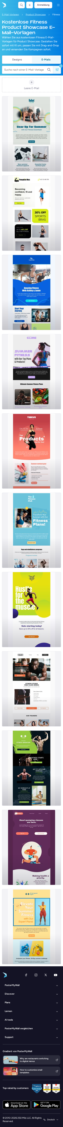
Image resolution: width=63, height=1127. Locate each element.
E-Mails (45, 59)
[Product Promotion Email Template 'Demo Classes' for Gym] (31, 688)
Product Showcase (36, 14)
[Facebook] (26, 975)
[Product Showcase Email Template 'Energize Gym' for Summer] (31, 926)
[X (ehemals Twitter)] (45, 975)
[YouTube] (55, 975)
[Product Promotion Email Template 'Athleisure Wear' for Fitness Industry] (31, 213)
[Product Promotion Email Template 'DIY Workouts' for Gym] (31, 768)
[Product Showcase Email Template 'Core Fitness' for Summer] (31, 371)
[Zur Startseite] (3, 5)
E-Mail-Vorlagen (10, 14)
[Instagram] (36, 975)
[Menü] (58, 5)
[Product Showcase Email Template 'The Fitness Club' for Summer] (31, 530)
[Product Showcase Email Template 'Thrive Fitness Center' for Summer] (31, 451)
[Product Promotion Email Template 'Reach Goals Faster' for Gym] (31, 609)
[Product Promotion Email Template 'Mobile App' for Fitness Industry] (31, 847)
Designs (17, 59)
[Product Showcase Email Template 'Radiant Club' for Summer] (31, 134)
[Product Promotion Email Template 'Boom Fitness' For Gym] (31, 292)
